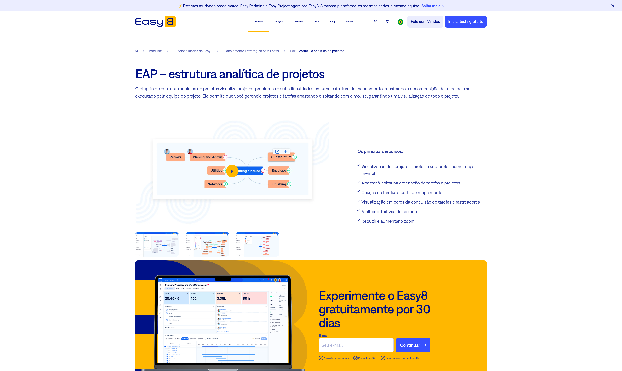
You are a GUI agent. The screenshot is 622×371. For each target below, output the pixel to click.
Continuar (410, 345)
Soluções (278, 21)
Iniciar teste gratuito (465, 21)
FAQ (316, 21)
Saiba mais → (432, 6)
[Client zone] (375, 21)
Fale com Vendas (425, 21)
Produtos (258, 21)
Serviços (299, 21)
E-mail (323, 335)
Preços (349, 21)
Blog (332, 21)
